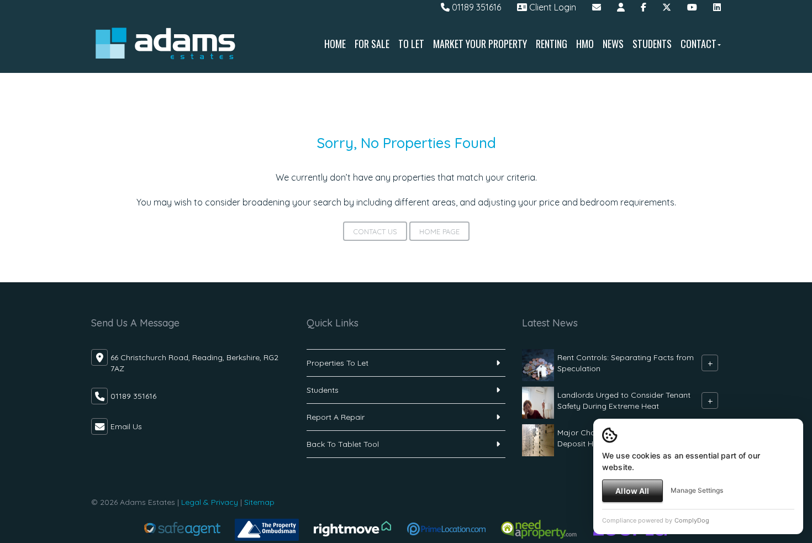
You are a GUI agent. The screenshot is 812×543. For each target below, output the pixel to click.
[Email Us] (596, 7)
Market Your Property (480, 43)
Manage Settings (697, 490)
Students (652, 43)
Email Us (126, 426)
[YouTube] (692, 7)
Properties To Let (337, 363)
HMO (585, 43)
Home (335, 43)
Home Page (439, 231)
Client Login (551, 7)
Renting (551, 43)
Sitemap (259, 502)
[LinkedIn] (717, 7)
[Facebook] (643, 7)
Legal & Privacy (209, 502)
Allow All (632, 490)
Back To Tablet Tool (343, 444)
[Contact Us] (621, 7)
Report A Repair (336, 417)
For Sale (372, 43)
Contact (698, 43)
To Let (411, 43)
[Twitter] (666, 7)
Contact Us (375, 231)
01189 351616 (475, 7)
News (613, 43)
